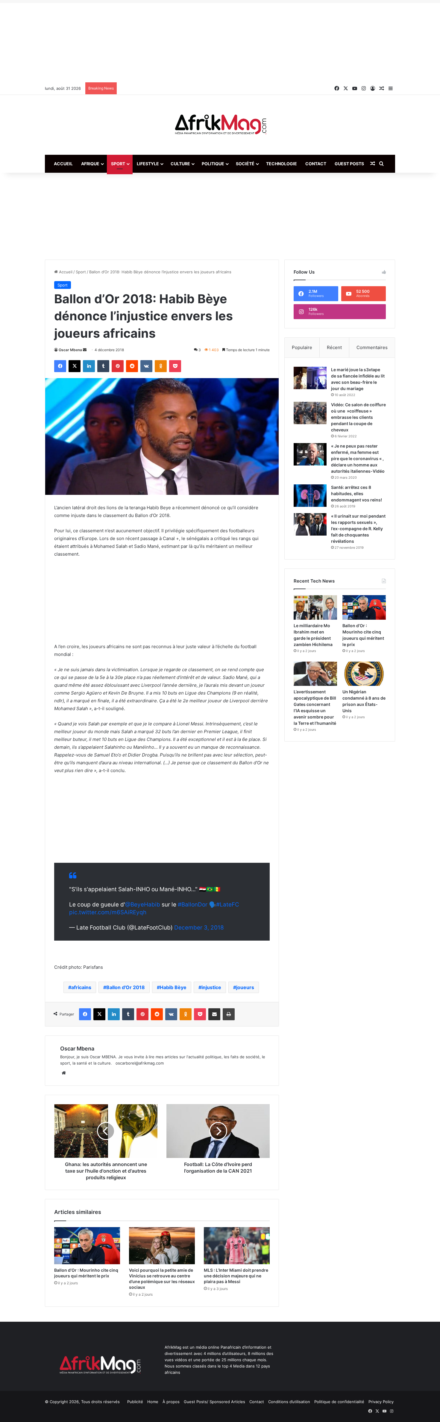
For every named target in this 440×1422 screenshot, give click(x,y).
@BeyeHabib (142, 904)
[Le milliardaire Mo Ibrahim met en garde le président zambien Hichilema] (315, 607)
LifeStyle (148, 163)
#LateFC (227, 904)
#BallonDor (192, 904)
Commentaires (372, 347)
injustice (211, 987)
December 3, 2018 (199, 927)
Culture (180, 163)
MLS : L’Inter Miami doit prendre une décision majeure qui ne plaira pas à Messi (236, 1276)
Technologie (281, 163)
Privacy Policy (381, 1401)
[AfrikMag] (220, 125)
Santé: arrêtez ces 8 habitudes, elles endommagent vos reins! (356, 493)
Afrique (90, 163)
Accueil (63, 163)
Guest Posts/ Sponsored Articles (214, 1401)
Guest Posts (349, 163)
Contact (315, 163)
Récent (334, 347)
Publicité (135, 1401)
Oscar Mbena (70, 350)
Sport (118, 163)
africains (81, 987)
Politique (213, 163)
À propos (171, 1401)
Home (152, 1401)
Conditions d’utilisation (289, 1401)
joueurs (245, 987)
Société (245, 163)
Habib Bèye (173, 987)
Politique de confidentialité (339, 1401)
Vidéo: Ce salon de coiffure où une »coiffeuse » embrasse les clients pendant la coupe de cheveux (358, 417)
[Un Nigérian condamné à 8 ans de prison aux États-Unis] (364, 674)
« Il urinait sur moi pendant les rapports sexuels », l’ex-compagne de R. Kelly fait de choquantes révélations (358, 528)
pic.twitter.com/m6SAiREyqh (107, 912)
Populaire (302, 347)
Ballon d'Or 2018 (125, 987)
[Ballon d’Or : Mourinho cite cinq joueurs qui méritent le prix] (87, 1245)
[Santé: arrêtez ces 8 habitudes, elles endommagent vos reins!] (310, 495)
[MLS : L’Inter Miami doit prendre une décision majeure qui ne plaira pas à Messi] (237, 1245)
